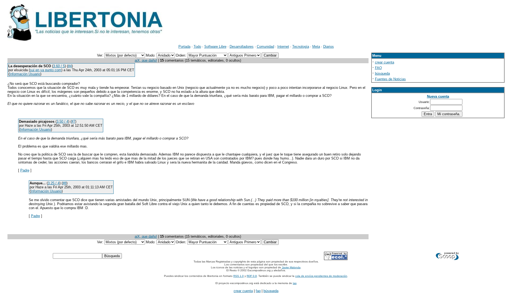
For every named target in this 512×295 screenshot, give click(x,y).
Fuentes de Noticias (390, 79)
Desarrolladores (242, 47)
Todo (197, 47)
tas (295, 283)
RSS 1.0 (238, 275)
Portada (184, 47)
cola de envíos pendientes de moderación (321, 275)
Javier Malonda (291, 267)
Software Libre (215, 47)
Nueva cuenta (438, 96)
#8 (64, 183)
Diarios (328, 47)
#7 (73, 121)
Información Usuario (24, 74)
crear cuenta (384, 62)
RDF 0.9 (252, 275)
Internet (283, 47)
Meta (316, 47)
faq (258, 291)
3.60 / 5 (59, 66)
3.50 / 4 (62, 121)
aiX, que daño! (146, 60)
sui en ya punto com (45, 70)
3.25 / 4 (53, 183)
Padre (24, 170)
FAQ (378, 68)
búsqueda (382, 73)
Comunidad (265, 47)
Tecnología (300, 47)
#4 (70, 66)
